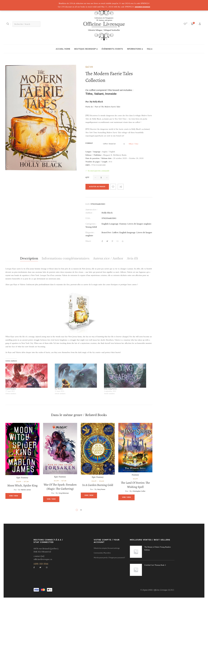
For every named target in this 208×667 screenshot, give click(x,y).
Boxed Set (106, 232)
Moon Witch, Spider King (22, 485)
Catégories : (90, 224)
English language (127, 232)
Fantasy (123, 224)
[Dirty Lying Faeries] (127, 376)
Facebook (34, 567)
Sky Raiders (59, 388)
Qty (87, 177)
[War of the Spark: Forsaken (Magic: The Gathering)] (60, 448)
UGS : (88, 218)
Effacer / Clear (133, 143)
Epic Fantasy (22, 477)
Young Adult (91, 227)
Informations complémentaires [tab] (65, 258)
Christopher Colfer (139, 491)
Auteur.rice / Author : (91, 211)
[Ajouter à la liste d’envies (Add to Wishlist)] (113, 187)
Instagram (46, 567)
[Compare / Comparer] (121, 187)
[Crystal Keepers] (28, 376)
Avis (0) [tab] (132, 258)
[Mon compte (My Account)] (200, 24)
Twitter (40, 567)
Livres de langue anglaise (139, 224)
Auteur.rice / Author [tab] (108, 258)
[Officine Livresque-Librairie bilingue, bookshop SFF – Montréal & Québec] (104, 24)
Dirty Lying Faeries (110, 388)
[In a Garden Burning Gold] (98, 449)
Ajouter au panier (97, 187)
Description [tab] (29, 258)
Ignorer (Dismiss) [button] (142, 7)
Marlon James (26, 490)
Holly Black (107, 213)
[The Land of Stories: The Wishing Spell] (135, 447)
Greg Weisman (64, 493)
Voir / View (13, 496)
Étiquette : (90, 232)
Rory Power (101, 489)
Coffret (115, 232)
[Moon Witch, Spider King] (22, 449)
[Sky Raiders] (78, 376)
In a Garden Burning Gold (97, 485)
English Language (110, 224)
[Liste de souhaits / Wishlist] (185, 24)
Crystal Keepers (10, 388)
